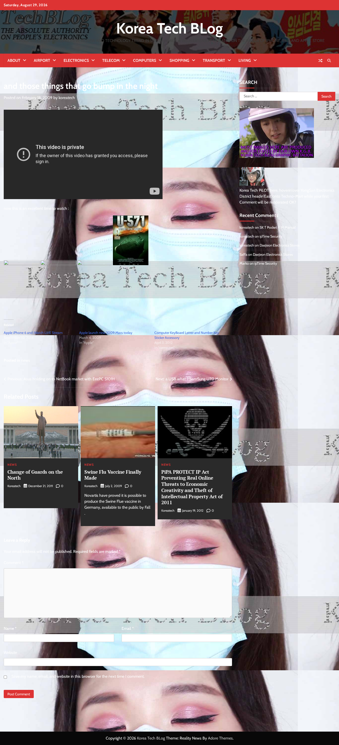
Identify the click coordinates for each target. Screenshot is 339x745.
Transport (214, 60)
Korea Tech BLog (169, 28)
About (13, 60)
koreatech (67, 97)
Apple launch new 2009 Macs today (105, 332)
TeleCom (111, 60)
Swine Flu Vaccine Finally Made (112, 475)
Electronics (76, 60)
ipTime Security (271, 236)
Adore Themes (220, 738)
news (25, 360)
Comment (14, 562)
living (244, 60)
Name (10, 628)
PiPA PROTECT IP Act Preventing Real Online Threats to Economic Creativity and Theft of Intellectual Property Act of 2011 (192, 487)
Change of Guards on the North (35, 475)
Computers (144, 60)
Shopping (179, 60)
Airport (42, 60)
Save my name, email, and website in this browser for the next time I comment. (77, 676)
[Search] (329, 60)
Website (10, 652)
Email (128, 628)
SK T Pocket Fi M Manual (278, 227)
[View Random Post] (320, 60)
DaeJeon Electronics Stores (280, 245)
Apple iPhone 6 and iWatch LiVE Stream (33, 332)
